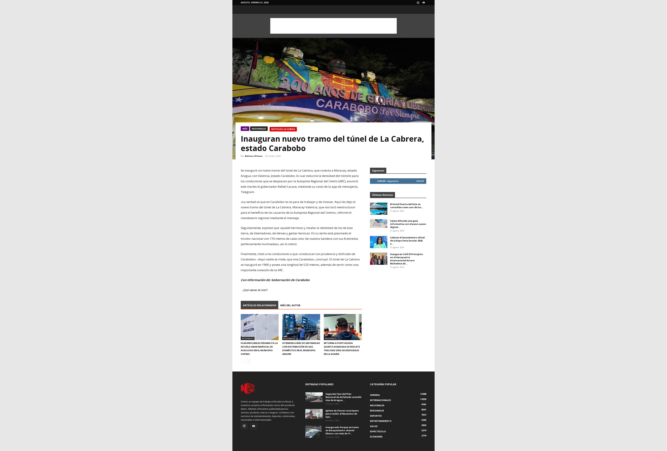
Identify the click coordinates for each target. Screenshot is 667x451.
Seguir (420, 181)
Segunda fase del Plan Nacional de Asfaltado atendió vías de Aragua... (343, 397)
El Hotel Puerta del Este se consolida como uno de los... (406, 206)
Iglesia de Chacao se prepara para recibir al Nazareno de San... (342, 413)
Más (245, 128)
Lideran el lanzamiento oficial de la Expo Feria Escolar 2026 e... (407, 240)
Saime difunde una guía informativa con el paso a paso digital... (408, 224)
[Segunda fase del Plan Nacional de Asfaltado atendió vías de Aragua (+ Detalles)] (314, 397)
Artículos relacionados (259, 305)
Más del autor (290, 305)
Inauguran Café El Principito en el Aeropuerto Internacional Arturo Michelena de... (406, 259)
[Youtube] (423, 2)
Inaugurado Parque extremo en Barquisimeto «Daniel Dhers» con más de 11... (342, 430)
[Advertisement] (333, 26)
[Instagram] (418, 2)
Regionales (259, 128)
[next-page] (248, 361)
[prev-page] (243, 361)
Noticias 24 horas (253, 156)
